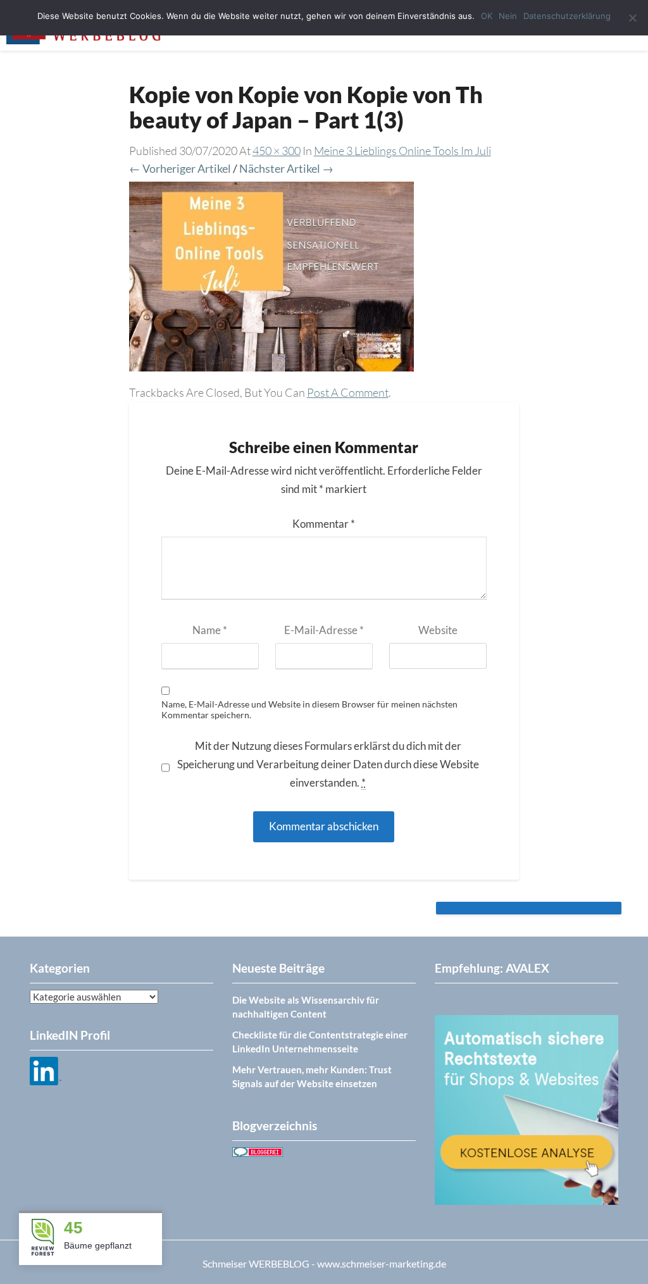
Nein (508, 16)
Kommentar (323, 523)
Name (209, 630)
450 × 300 (276, 151)
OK (486, 16)
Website (438, 630)
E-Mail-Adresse (324, 630)
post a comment (348, 392)
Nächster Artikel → (286, 168)
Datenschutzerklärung (567, 16)
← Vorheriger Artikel (180, 168)
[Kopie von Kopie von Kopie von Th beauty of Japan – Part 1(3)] (271, 281)
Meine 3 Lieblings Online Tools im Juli (402, 151)
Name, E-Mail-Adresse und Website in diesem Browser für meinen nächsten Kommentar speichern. (309, 709)
